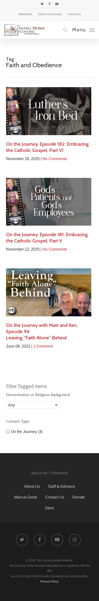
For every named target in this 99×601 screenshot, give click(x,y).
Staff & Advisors (61, 486)
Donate (78, 497)
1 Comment (43, 346)
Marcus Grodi (25, 497)
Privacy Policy (49, 581)
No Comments (55, 159)
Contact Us (54, 497)
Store (49, 508)
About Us (32, 486)
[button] (83, 29)
